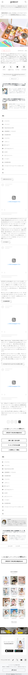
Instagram (24, 69)
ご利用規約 (7, 666)
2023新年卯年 (7, 162)
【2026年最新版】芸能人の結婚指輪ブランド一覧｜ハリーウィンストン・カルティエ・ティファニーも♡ (13, 532)
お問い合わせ (14, 670)
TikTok (4, 69)
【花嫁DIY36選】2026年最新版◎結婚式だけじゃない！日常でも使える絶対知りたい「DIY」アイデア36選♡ (13, 100)
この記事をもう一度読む (14, 449)
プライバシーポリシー (13, 666)
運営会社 (3, 666)
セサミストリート (8, 155)
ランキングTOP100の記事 (14, 445)
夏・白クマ (6, 145)
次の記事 (18, 546)
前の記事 (9, 546)
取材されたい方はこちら (22, 666)
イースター (6, 158)
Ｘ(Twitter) (11, 69)
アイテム (14, 6)
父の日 (5, 152)
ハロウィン (6, 141)
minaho (9, 519)
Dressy (14, 2)
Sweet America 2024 (9, 127)
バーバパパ (6, 124)
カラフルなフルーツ (8, 148)
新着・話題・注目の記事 (14, 440)
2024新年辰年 (7, 134)
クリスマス (6, 121)
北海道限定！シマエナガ (10, 131)
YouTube (17, 69)
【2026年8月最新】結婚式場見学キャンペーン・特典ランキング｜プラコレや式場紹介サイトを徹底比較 (14, 85)
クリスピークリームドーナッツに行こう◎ (13, 165)
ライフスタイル (9, 6)
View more (14, 621)
